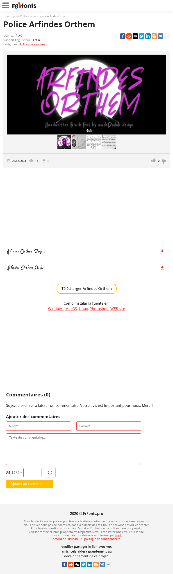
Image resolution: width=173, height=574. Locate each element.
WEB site (117, 308)
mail (118, 535)
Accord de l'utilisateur (67, 539)
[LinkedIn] (148, 36)
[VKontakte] (160, 36)
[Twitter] (141, 36)
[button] (162, 94)
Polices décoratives (32, 44)
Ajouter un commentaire (30, 484)
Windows (56, 308)
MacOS (71, 308)
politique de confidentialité (102, 539)
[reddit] (129, 36)
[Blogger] (154, 36)
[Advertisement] (86, 206)
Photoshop (99, 308)
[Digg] (135, 36)
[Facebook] (122, 36)
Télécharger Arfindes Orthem (86, 288)
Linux (83, 308)
